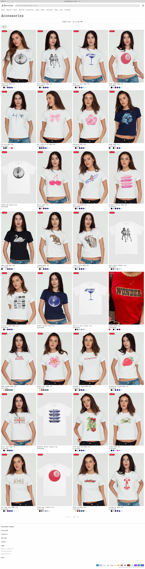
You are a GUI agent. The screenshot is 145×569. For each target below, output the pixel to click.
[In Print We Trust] (7, 5)
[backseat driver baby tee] (126, 177)
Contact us (4, 534)
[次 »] (78, 517)
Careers (3, 542)
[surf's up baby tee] (90, 177)
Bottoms (43, 9)
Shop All (3, 9)
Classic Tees (22, 9)
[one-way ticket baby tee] (18, 298)
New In (61, 9)
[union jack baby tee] (18, 419)
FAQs (2, 557)
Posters (56, 9)
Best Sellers (67, 9)
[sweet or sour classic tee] (90, 298)
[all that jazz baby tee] (18, 479)
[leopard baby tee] (54, 237)
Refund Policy (6, 553)
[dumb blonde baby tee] (18, 358)
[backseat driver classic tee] (54, 419)
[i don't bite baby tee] (90, 237)
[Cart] (142, 6)
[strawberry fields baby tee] (126, 358)
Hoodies (37, 9)
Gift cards (4, 538)
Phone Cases (49, 9)
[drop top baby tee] (90, 479)
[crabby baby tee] (126, 419)
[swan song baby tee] (18, 237)
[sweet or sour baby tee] (90, 56)
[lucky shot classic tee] (54, 479)
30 (74, 516)
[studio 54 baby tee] (18, 56)
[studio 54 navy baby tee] (54, 298)
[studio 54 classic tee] (18, 177)
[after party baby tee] (54, 56)
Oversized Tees (30, 9)
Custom (15, 9)
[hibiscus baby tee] (90, 116)
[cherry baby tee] (54, 177)
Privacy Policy (6, 551)
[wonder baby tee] (126, 298)
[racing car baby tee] (126, 479)
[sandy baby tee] (126, 116)
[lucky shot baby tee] (126, 56)
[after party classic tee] (126, 237)
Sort (3, 26)
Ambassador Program (7, 526)
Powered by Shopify (123, 567)
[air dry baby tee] (18, 116)
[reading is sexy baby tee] (90, 358)
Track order (4, 530)
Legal (2, 545)
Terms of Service (7, 548)
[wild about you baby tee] (90, 419)
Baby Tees (9, 9)
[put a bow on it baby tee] (54, 116)
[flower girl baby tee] (54, 358)
